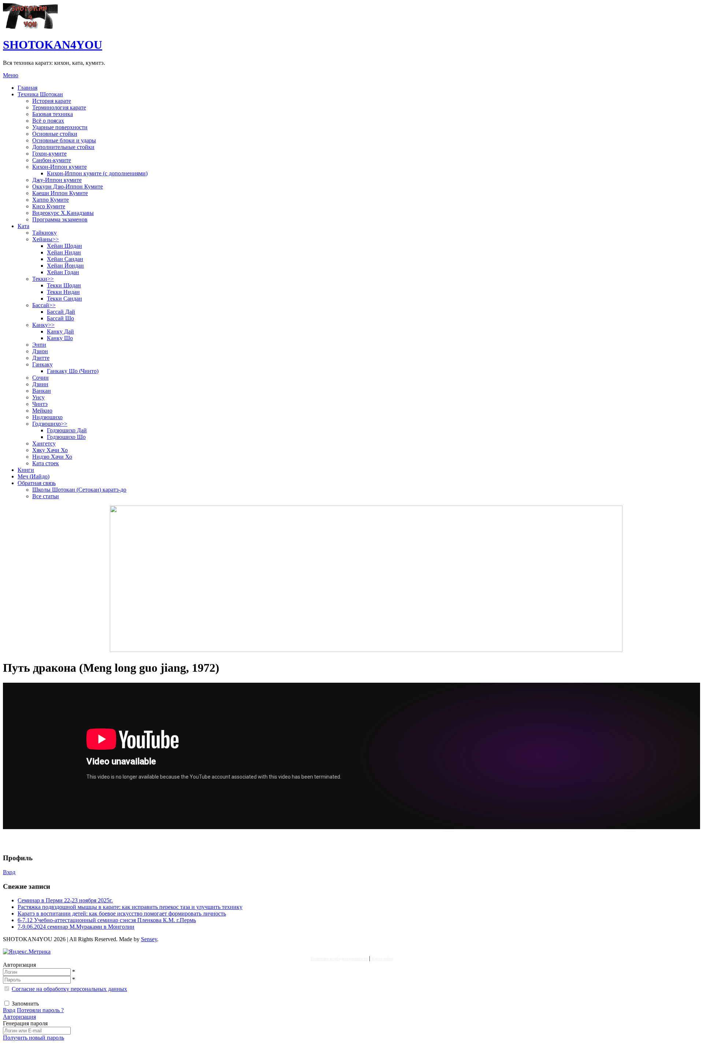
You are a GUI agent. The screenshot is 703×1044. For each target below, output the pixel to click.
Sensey (149, 939)
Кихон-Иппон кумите (59, 167)
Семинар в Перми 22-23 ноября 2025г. (65, 900)
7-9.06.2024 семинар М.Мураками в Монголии (76, 927)
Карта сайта (382, 958)
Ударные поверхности (60, 127)
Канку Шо (60, 338)
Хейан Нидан (64, 252)
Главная (27, 88)
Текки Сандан (64, 298)
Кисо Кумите (48, 206)
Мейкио (42, 410)
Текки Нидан (63, 292)
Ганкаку (42, 364)
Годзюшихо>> (49, 424)
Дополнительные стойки (63, 147)
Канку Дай (60, 331)
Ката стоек (45, 463)
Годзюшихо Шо (66, 437)
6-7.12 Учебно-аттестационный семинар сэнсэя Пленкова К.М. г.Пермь (107, 920)
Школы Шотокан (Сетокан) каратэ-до (79, 489)
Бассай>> (44, 305)
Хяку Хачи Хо (50, 450)
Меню (10, 75)
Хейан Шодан (64, 246)
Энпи (39, 345)
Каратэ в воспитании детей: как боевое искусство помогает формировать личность (122, 913)
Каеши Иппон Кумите (60, 193)
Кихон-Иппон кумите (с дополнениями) (97, 173)
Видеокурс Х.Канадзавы (63, 213)
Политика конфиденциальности (339, 958)
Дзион (40, 351)
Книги (26, 470)
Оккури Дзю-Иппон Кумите (67, 186)
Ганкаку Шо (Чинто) (72, 371)
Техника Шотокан (40, 94)
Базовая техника (52, 114)
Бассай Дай (61, 312)
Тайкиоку (44, 233)
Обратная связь (37, 483)
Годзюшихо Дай (67, 430)
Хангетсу (44, 443)
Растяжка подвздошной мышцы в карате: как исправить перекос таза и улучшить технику (130, 907)
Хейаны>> (45, 239)
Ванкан (41, 391)
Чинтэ (40, 404)
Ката (23, 226)
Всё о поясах (48, 121)
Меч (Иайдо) (33, 476)
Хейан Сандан (65, 259)
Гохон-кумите (49, 153)
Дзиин (40, 384)
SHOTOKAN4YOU (52, 44)
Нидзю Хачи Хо (52, 457)
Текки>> (43, 279)
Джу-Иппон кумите (57, 180)
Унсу (38, 397)
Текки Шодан (64, 285)
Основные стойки (54, 134)
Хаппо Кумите (50, 200)
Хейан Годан (63, 272)
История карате (51, 101)
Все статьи (45, 496)
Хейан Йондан (65, 265)
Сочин (40, 377)
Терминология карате (59, 107)
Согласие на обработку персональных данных (69, 989)
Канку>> (43, 325)
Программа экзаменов (60, 219)
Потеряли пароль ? (40, 1010)
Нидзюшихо (47, 417)
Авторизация (19, 1017)
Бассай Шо (60, 318)
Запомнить (25, 1003)
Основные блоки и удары (64, 140)
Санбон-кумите (51, 160)
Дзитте (40, 358)
